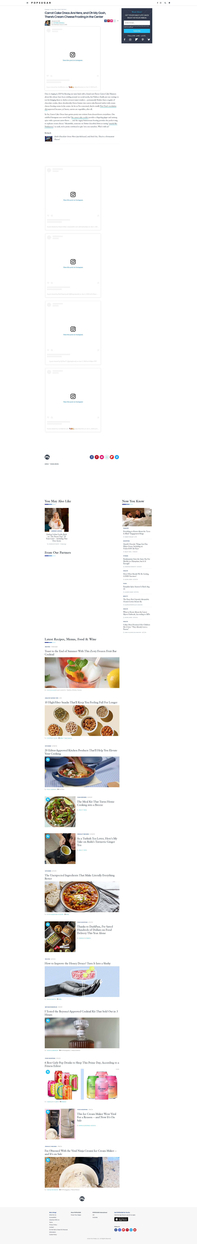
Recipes (47, 646)
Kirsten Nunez (52, 690)
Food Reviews (81, 797)
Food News (54, 464)
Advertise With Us (54, 1220)
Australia (95, 1217)
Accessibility (52, 1217)
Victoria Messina (58, 23)
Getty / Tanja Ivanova (66, 738)
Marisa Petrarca (85, 938)
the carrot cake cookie (79, 117)
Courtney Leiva (52, 738)
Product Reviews (83, 834)
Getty (67, 914)
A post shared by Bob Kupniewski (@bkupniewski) (63, 294)
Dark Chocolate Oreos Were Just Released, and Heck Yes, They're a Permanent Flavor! (84, 137)
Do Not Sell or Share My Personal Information (58, 1231)
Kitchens (48, 746)
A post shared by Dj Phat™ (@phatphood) (63, 361)
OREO (47, 464)
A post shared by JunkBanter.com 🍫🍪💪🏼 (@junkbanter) (65, 87)
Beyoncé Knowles (51, 1007)
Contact (51, 1227)
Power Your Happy (76, 1215)
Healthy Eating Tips (51, 698)
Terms (135, 26)
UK (93, 1215)
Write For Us (52, 1215)
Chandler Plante (53, 1101)
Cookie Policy (53, 1234)
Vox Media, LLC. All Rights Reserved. (101, 1238)
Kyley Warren (51, 789)
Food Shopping (82, 922)
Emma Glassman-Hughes (55, 914)
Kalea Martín (51, 999)
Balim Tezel (83, 810)
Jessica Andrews (52, 1050)
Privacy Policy (141, 26)
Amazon (63, 1101)
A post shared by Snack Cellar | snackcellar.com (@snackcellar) (67, 227)
